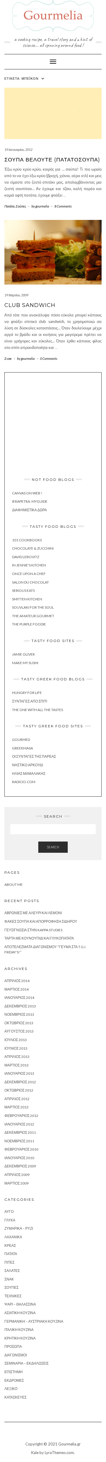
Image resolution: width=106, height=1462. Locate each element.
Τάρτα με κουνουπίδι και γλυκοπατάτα (39, 938)
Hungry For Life (27, 692)
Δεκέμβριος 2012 (20, 1082)
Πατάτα (9, 206)
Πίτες (9, 1262)
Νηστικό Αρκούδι (27, 765)
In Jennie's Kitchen (29, 565)
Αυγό (9, 1211)
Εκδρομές (14, 1380)
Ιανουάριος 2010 (19, 1158)
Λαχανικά (13, 1237)
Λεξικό (10, 1388)
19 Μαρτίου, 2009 (16, 295)
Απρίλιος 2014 (16, 981)
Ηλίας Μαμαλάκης (28, 773)
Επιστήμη (13, 1372)
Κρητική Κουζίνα (20, 1338)
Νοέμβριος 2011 (19, 1141)
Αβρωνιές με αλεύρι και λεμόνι (33, 913)
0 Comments (48, 358)
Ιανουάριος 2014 (19, 997)
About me (13, 884)
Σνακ (8, 358)
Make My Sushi (25, 663)
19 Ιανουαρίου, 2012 (18, 149)
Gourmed (21, 739)
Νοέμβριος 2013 (19, 1014)
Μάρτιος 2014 (16, 989)
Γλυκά (9, 1220)
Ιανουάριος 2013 (19, 1073)
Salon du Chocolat (30, 582)
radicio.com (23, 782)
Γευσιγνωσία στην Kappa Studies (33, 930)
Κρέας (10, 1245)
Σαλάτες (12, 1270)
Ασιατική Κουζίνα (20, 1313)
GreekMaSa (22, 748)
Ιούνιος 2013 (15, 1048)
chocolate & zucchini (33, 548)
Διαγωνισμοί (15, 1355)
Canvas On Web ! (27, 493)
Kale (35, 1452)
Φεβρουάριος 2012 (21, 1115)
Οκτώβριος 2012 (18, 1090)
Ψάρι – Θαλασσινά (20, 1304)
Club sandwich (29, 305)
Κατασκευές (15, 1397)
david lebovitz (25, 557)
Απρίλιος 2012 (16, 1099)
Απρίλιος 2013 (16, 1056)
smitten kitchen (27, 599)
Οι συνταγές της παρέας (34, 756)
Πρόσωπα (13, 1346)
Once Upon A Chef (29, 573)
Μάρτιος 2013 (16, 1065)
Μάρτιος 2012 (16, 1107)
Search (53, 847)
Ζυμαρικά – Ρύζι (18, 1228)
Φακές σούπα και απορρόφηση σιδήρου (40, 921)
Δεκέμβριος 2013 (20, 1006)
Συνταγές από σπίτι (29, 701)
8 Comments (63, 206)
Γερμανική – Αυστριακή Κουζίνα (33, 1321)
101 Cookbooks (27, 540)
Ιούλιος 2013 (15, 1040)
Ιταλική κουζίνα (19, 1329)
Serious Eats (23, 590)
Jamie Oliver (23, 654)
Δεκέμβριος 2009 (20, 1166)
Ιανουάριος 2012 (19, 1124)
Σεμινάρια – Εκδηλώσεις (26, 1363)
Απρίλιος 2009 (16, 1174)
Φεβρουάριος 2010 (21, 1149)
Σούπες (21, 206)
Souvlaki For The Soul (33, 607)
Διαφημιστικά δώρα (29, 510)
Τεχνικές (12, 1296)
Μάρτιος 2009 (16, 1183)
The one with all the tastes (37, 710)
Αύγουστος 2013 (19, 1031)
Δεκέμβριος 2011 (20, 1132)
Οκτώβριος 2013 (18, 1023)
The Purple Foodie (29, 624)
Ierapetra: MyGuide (29, 501)
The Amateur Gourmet (33, 616)
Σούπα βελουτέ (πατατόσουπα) (52, 159)
